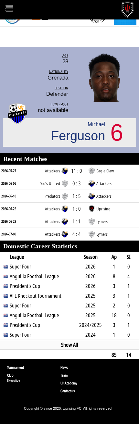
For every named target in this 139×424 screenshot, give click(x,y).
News (64, 367)
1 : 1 (76, 221)
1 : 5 (76, 196)
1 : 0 (76, 208)
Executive (13, 380)
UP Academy (68, 382)
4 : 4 (76, 234)
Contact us (67, 390)
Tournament (15, 367)
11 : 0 (76, 170)
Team (64, 375)
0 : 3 (76, 183)
